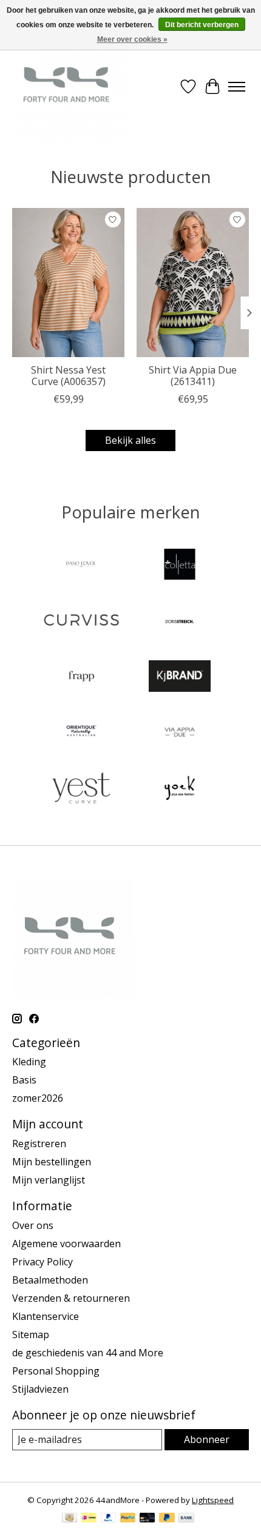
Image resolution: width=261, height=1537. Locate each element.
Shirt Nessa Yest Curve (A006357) (68, 375)
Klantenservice (45, 1316)
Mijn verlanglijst (48, 1180)
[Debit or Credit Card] (147, 1519)
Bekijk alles (130, 440)
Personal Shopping (56, 1371)
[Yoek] (179, 789)
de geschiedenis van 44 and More (87, 1352)
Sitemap (30, 1334)
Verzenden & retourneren (71, 1298)
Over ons (32, 1225)
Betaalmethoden (50, 1280)
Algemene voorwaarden (66, 1243)
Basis (24, 1080)
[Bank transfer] (186, 1519)
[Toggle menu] (237, 87)
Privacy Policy (42, 1261)
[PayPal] (109, 1519)
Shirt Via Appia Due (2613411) (193, 375)
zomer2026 (37, 1098)
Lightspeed (213, 1500)
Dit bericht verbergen (202, 25)
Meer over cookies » (132, 39)
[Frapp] (81, 677)
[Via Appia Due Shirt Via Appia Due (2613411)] (193, 282)
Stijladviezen (40, 1389)
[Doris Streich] (179, 621)
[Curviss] (81, 621)
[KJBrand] (179, 677)
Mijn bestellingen (51, 1161)
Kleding (29, 1061)
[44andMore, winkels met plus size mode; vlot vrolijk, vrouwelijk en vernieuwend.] (69, 87)
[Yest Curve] (81, 789)
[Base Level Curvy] (81, 565)
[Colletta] (179, 565)
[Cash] (69, 1519)
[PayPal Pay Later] (167, 1519)
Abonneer (206, 1439)
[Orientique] (81, 733)
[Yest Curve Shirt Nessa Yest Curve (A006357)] (68, 282)
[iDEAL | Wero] (89, 1519)
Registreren (39, 1143)
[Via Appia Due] (179, 733)
